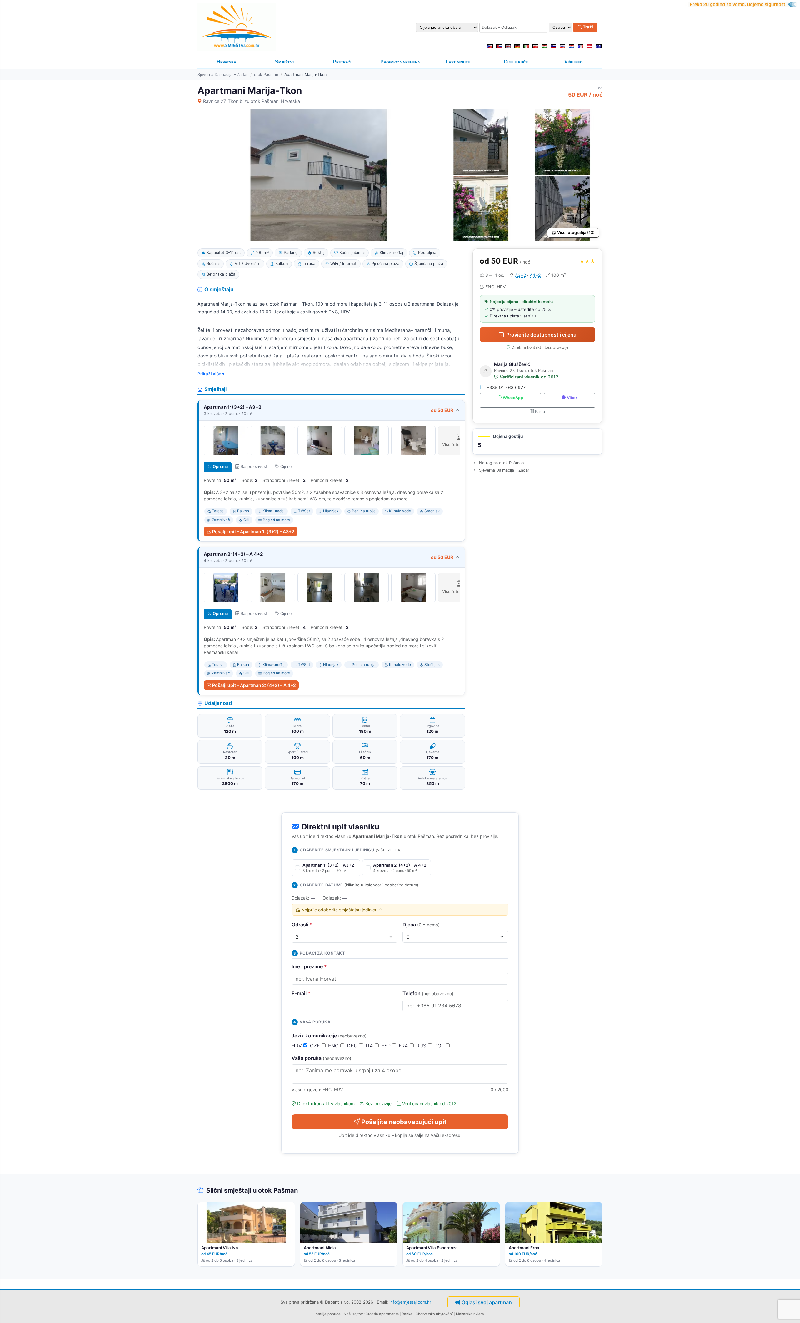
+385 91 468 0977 (506, 387)
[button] (537, 441)
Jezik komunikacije (329, 1035)
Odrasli (302, 924)
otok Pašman (266, 74)
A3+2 (520, 275)
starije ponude (328, 1314)
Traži (587, 27)
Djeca (421, 924)
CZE (316, 1045)
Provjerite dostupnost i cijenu (541, 335)
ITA (370, 1045)
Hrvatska (226, 61)
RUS (422, 1045)
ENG (334, 1045)
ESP (386, 1045)
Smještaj (284, 61)
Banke (407, 1314)
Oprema (220, 466)
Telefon (427, 993)
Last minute (458, 61)
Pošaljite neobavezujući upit (404, 1122)
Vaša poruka (321, 1058)
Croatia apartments (382, 1314)
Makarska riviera (470, 1314)
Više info (573, 61)
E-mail (301, 993)
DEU (353, 1045)
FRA (404, 1045)
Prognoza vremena (400, 61)
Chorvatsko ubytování (434, 1314)
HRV (297, 1045)
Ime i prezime (309, 966)
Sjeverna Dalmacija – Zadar (223, 74)
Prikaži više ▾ (211, 373)
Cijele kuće (516, 61)
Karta (540, 411)
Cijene (286, 466)
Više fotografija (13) (576, 232)
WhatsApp (513, 397)
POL (440, 1045)
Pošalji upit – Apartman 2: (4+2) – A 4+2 (254, 685)
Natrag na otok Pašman (501, 462)
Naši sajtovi (354, 1314)
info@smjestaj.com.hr (410, 1301)
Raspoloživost (254, 466)
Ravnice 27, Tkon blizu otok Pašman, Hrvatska (251, 101)
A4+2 (535, 275)
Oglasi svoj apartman (487, 1302)
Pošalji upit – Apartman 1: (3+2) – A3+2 (253, 531)
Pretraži (342, 61)
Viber (572, 397)
